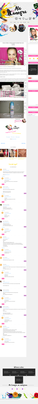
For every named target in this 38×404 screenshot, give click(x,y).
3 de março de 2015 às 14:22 (7, 196)
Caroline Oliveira (6, 204)
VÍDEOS (28, 22)
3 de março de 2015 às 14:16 (6, 258)
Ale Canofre (6, 195)
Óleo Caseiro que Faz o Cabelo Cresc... (13, 158)
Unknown (4, 169)
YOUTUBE (30, 59)
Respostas (3, 176)
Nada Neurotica (7, 174)
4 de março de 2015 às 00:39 (6, 327)
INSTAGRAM (34, 59)
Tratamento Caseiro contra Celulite (21, 158)
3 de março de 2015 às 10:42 (6, 205)
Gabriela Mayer (5, 306)
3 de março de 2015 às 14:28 (7, 213)
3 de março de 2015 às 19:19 (6, 282)
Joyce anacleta (5, 221)
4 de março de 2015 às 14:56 (7, 318)
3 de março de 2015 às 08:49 (6, 170)
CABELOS (15, 22)
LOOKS (21, 22)
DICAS (18, 22)
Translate (34, 115)
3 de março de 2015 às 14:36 (7, 250)
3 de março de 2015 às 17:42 (6, 265)
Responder (25, 175)
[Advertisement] (13, 37)
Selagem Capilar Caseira (3, 158)
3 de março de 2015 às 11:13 (6, 222)
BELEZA (11, 22)
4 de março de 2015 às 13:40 (7, 273)
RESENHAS (24, 22)
